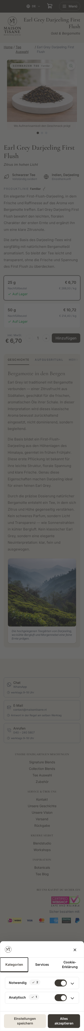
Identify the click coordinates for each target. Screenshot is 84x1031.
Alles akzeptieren (64, 1021)
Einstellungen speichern (25, 1021)
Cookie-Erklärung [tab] (70, 964)
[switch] (61, 997)
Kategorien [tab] (14, 964)
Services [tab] (42, 964)
